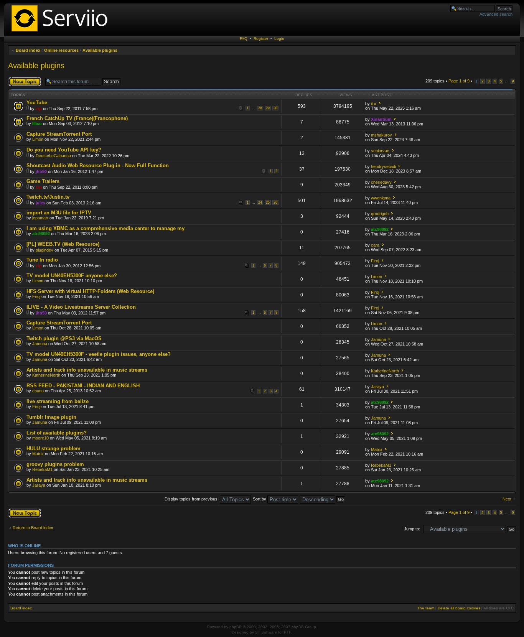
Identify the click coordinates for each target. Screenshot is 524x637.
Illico (37, 123)
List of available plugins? (56, 433)
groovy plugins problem (55, 464)
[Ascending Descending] (323, 499)
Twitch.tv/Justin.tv (47, 197)
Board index (28, 50)
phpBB (235, 627)
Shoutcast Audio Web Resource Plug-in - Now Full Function (97, 165)
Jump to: (412, 529)
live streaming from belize (57, 401)
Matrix (38, 453)
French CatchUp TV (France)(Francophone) (77, 118)
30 (275, 108)
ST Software (266, 632)
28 (260, 108)
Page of (459, 81)
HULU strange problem (53, 448)
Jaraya (377, 386)
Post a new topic (23, 79)
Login (279, 38)
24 (260, 202)
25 (268, 202)
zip (39, 108)
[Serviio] (62, 32)
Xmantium (381, 119)
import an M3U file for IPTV (58, 213)
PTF (287, 632)
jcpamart (40, 218)
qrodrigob (380, 213)
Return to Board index (33, 527)
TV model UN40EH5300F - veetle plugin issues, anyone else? (98, 354)
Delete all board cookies (459, 608)
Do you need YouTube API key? (63, 150)
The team (425, 608)
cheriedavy (381, 182)
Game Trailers (42, 181)
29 (268, 108)
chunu (38, 390)
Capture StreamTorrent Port (59, 134)
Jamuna (39, 343)
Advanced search (496, 14)
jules (40, 203)
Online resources (61, 50)
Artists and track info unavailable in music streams (86, 370)
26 (275, 202)
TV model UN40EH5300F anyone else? (71, 275)
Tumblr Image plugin (51, 417)
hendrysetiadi (383, 166)
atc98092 (41, 233)
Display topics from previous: (192, 499)
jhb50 (41, 171)
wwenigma (381, 198)
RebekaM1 (42, 469)
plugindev (44, 250)
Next (507, 499)
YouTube (36, 102)
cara (375, 245)
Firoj (375, 260)
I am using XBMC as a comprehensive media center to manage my (105, 228)
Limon (37, 139)
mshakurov (381, 135)
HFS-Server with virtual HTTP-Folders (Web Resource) (90, 291)
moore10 (40, 438)
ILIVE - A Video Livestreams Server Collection (81, 307)
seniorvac (380, 150)
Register (261, 38)
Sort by (260, 499)
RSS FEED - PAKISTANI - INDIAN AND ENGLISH (83, 385)
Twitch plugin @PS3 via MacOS (64, 338)
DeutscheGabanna (53, 155)
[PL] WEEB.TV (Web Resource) (62, 244)
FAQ (243, 38)
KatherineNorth (46, 375)
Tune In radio (42, 260)
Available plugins (99, 50)
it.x (373, 103)
